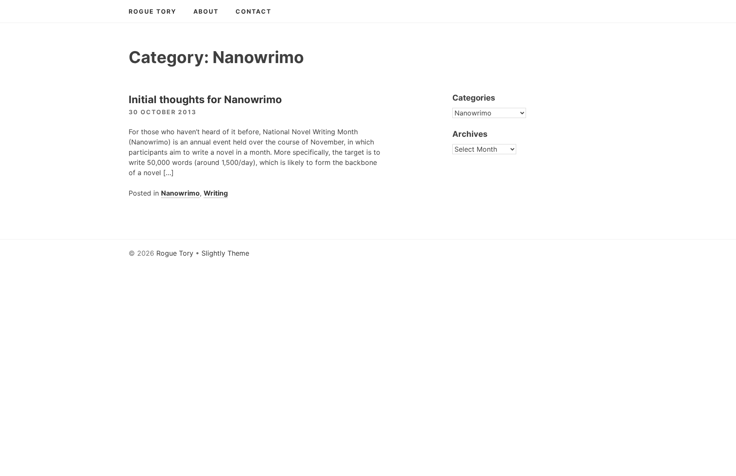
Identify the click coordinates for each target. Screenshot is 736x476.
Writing (216, 193)
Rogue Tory (152, 11)
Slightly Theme (225, 253)
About (205, 11)
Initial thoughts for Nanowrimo (205, 99)
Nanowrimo (180, 193)
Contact (253, 11)
